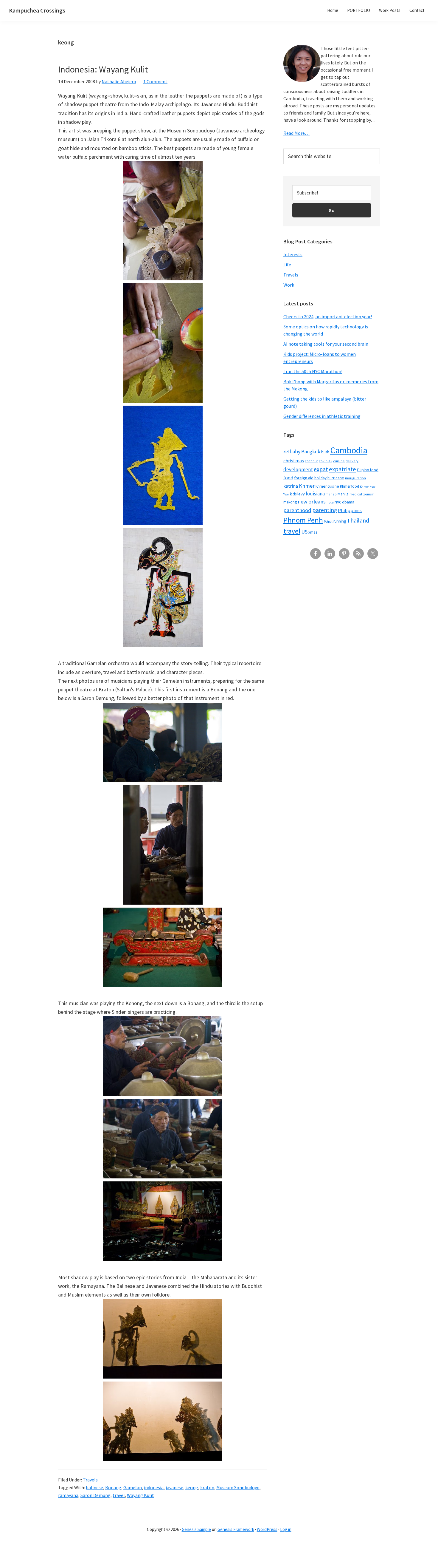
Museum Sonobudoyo (238, 1487)
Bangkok (310, 451)
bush (325, 452)
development (298, 469)
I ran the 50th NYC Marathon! (312, 371)
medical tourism (362, 494)
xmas (312, 532)
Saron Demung (95, 1495)
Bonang (113, 1487)
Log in (285, 1529)
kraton (207, 1487)
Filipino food (367, 469)
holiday (320, 477)
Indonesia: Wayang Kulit (103, 69)
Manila (343, 494)
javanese (174, 1487)
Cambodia (348, 450)
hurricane (335, 477)
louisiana (315, 493)
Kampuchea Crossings (37, 10)
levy (301, 494)
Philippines (350, 510)
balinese (94, 1487)
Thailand (358, 520)
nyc (338, 502)
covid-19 (325, 461)
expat (321, 469)
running (339, 521)
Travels (90, 1480)
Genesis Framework (236, 1529)
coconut (311, 461)
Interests (292, 254)
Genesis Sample (196, 1529)
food (288, 478)
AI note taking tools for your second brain (325, 344)
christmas (293, 461)
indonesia (154, 1487)
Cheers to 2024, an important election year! (327, 316)
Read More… (296, 133)
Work (288, 285)
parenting (324, 510)
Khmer (307, 485)
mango (331, 494)
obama (348, 502)
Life (287, 265)
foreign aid (303, 477)
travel (119, 1495)
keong (191, 1487)
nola (330, 502)
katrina (290, 486)
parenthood (297, 510)
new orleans (312, 501)
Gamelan (132, 1487)
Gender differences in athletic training (322, 416)
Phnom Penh (303, 520)
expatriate (342, 469)
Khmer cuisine (327, 486)
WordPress (267, 1529)
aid (286, 452)
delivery (352, 461)
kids (293, 494)
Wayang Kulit (140, 1495)
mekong (290, 502)
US (304, 531)
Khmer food (349, 486)
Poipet (328, 521)
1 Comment (155, 81)
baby (295, 451)
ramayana (68, 1495)
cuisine (339, 461)
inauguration (355, 478)
